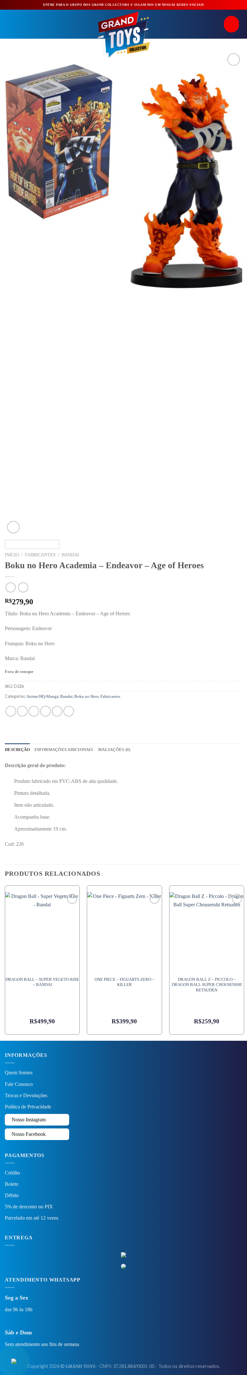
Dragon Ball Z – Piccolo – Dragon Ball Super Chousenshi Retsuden (207, 984)
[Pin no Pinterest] (57, 711)
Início (12, 554)
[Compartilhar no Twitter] (34, 711)
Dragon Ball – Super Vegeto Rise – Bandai (42, 982)
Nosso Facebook (28, 1134)
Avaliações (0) (114, 749)
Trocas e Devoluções (26, 1095)
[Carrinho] (233, 24)
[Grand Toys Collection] (123, 34)
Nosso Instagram (28, 1119)
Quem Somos (18, 1072)
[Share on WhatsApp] (10, 711)
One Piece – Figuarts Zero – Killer (124, 982)
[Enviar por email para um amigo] (45, 711)
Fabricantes (40, 554)
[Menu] (9, 24)
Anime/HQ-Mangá (42, 696)
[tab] (17, 749)
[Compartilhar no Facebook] (22, 711)
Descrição (17, 749)
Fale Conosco (19, 1084)
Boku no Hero (86, 696)
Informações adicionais (63, 749)
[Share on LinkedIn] (68, 711)
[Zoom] (13, 527)
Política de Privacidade (28, 1106)
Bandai (70, 554)
